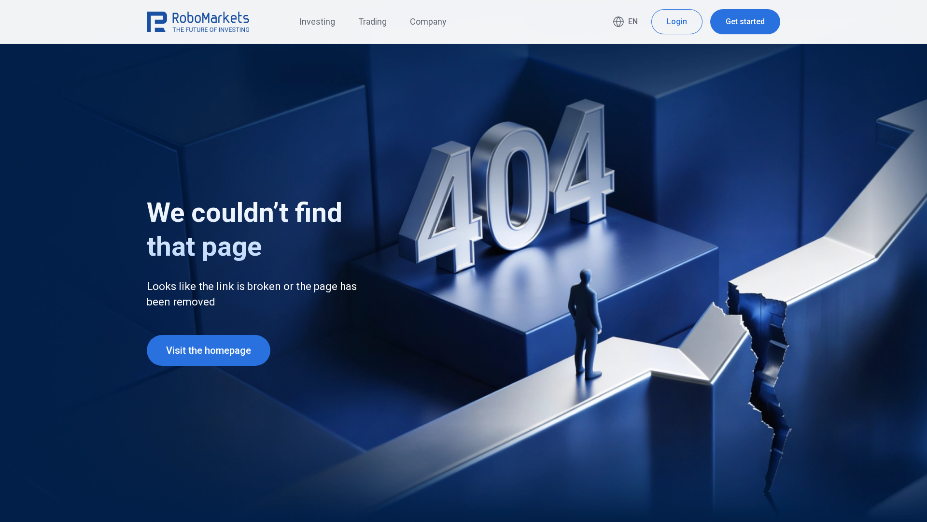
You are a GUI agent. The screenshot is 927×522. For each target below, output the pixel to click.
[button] (625, 21)
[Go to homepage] (198, 22)
